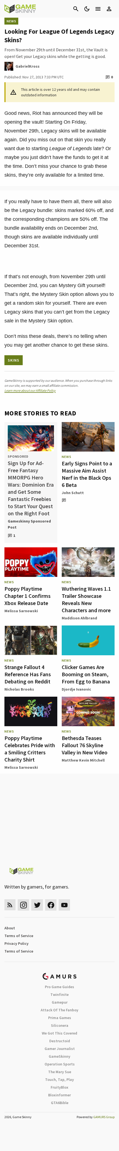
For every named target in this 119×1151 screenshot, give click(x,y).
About (9, 927)
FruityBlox (59, 1087)
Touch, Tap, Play (59, 1079)
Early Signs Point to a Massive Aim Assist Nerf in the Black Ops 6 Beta (87, 474)
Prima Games (59, 1017)
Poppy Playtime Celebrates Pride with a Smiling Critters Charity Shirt (29, 748)
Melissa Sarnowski (21, 610)
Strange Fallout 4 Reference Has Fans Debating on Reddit (27, 674)
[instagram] (23, 905)
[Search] (75, 8)
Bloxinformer (59, 1094)
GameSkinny (59, 1056)
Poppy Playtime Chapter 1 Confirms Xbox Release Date (27, 595)
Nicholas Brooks (19, 689)
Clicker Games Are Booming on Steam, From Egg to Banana (86, 674)
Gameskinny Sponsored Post (29, 524)
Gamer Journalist (60, 1048)
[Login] (109, 8)
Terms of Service (18, 935)
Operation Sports (60, 1064)
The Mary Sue (59, 1071)
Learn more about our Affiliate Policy (30, 390)
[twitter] (37, 905)
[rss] (9, 905)
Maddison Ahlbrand (79, 618)
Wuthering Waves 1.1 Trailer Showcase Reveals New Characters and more (86, 599)
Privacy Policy (16, 943)
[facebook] (50, 905)
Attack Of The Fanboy (59, 1009)
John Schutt (73, 492)
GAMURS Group (104, 1117)
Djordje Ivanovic (76, 689)
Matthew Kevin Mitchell (83, 760)
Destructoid (59, 1040)
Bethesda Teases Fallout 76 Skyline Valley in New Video (84, 745)
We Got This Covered (59, 1033)
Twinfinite (59, 994)
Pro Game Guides (59, 986)
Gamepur (60, 1002)
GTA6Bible (59, 1102)
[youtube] (64, 905)
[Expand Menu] (98, 8)
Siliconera (59, 1025)
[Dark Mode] (86, 8)
